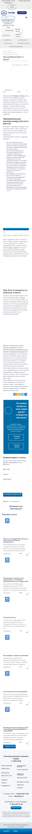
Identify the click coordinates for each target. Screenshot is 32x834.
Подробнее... (7, 553)
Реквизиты (20, 785)
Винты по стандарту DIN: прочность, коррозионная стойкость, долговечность (16, 540)
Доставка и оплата (23, 782)
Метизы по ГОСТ (22, 777)
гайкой (10, 247)
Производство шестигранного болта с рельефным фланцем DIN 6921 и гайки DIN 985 (15, 729)
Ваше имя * (6, 464)
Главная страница (7, 51)
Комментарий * (7, 479)
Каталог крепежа (6, 765)
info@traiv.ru (18, 796)
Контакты (20, 787)
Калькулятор (5, 773)
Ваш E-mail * (6, 469)
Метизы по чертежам (20, 774)
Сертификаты (5, 785)
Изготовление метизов (21, 766)
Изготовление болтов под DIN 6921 (15, 691)
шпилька (22, 297)
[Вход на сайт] (4, 8)
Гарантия (4, 780)
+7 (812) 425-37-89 (22, 794)
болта (22, 95)
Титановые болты (9, 617)
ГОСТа (22, 126)
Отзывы (3, 783)
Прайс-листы (5, 768)
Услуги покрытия (22, 769)
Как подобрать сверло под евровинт (16, 655)
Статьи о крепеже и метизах (10, 52)
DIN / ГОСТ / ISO (6, 775)
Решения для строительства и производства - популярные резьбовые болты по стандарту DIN (15, 579)
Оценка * (5, 474)
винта (16, 95)
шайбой (15, 247)
